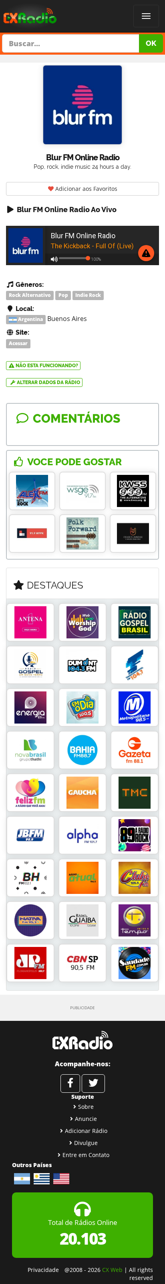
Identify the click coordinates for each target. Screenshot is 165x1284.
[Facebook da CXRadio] (70, 1083)
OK (151, 43)
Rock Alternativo (30, 295)
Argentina (30, 319)
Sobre (86, 1106)
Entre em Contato (85, 1155)
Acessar (18, 343)
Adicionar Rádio (86, 1131)
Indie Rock (88, 295)
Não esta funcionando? (46, 365)
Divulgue (86, 1143)
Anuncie (86, 1118)
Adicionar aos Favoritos (85, 188)
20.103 (83, 1238)
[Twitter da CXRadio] (93, 1083)
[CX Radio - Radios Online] (82, 1040)
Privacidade (43, 1270)
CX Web (112, 1270)
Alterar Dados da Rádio (48, 382)
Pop (63, 295)
